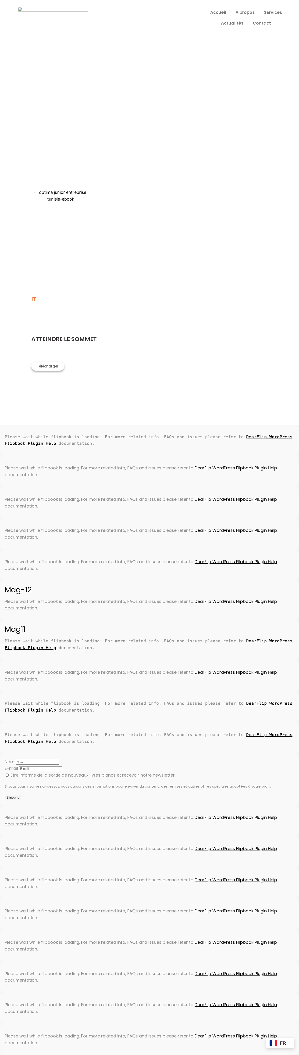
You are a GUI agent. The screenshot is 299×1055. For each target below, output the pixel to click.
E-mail (11, 768)
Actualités (232, 23)
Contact (262, 23)
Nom (9, 762)
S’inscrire (13, 797)
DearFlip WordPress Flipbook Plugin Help (236, 468)
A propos (245, 12)
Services (273, 12)
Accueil (218, 12)
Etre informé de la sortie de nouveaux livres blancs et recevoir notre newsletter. (92, 775)
